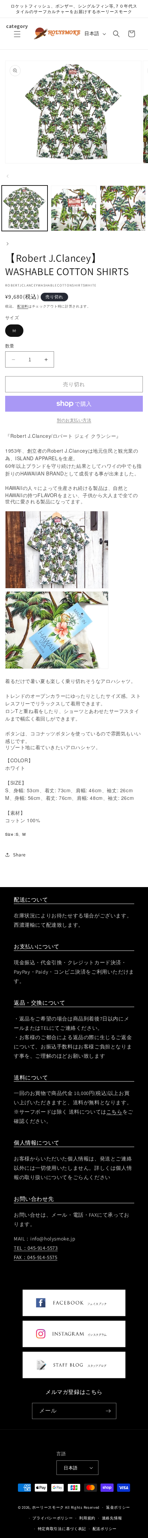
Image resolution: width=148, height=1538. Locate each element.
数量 (9, 346)
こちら (114, 1111)
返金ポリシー (118, 1507)
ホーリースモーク (48, 1507)
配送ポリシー (105, 1528)
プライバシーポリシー (52, 1518)
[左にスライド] (7, 176)
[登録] (108, 1411)
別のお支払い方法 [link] (74, 420)
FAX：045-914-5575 (35, 1257)
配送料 (22, 306)
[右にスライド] (7, 243)
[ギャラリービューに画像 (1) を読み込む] (24, 208)
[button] (17, 38)
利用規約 (87, 1518)
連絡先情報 (112, 1518)
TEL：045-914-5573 (36, 1248)
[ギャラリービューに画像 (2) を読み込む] (74, 208)
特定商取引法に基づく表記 (62, 1528)
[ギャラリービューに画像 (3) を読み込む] (123, 208)
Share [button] (19, 855)
